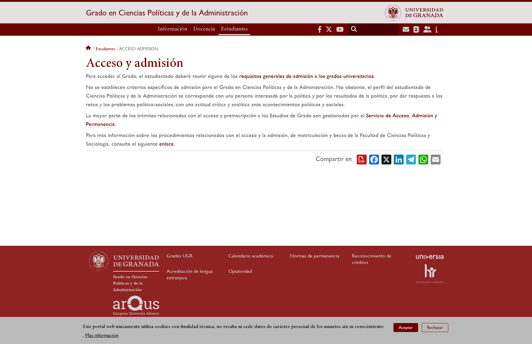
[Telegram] (411, 158)
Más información (102, 335)
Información (172, 29)
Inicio (89, 49)
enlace (166, 143)
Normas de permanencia (314, 256)
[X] (386, 158)
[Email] (436, 158)
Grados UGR (180, 256)
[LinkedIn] (399, 158)
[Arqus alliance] (136, 305)
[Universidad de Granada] (414, 12)
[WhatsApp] (423, 158)
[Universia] (430, 257)
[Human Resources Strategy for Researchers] (430, 273)
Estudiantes (234, 29)
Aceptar (406, 327)
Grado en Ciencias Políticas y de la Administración (167, 13)
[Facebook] (374, 158)
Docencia (204, 29)
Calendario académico (250, 256)
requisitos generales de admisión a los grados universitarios (306, 76)
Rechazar (435, 327)
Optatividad (240, 271)
